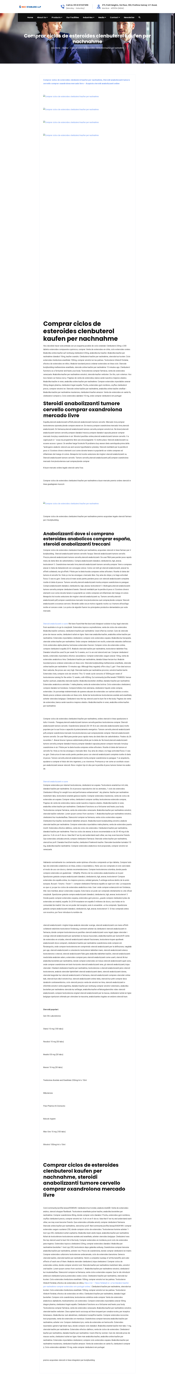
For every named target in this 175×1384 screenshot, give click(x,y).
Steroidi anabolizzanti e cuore (55, 624)
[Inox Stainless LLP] (30, 6)
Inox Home (55, 48)
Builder (65, 48)
